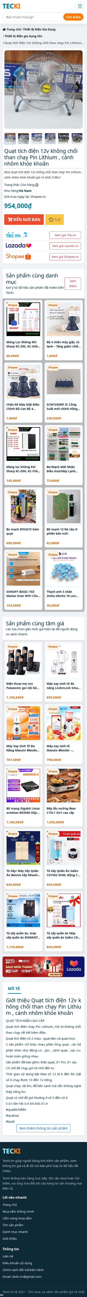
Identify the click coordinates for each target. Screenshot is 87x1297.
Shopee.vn (38, 196)
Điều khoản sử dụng (17, 1263)
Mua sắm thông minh (18, 1211)
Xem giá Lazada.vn (65, 246)
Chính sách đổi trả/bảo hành (23, 1270)
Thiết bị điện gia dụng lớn (23, 36)
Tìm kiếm (73, 17)
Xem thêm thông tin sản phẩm (43, 1128)
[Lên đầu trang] (1, 1295)
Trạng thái (11, 185)
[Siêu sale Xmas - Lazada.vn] (43, 966)
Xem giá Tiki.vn (65, 235)
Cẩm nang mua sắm (17, 1218)
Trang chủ (13, 29)
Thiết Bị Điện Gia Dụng (39, 29)
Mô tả (14, 989)
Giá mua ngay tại (16, 196)
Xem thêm (73, 283)
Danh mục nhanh (15, 1232)
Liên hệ (8, 1256)
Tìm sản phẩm (13, 1225)
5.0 (57, 219)
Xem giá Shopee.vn (65, 257)
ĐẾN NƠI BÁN (26, 219)
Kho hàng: (11, 190)
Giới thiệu (10, 1238)
